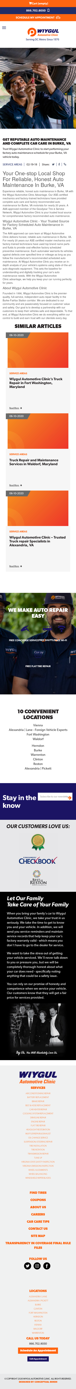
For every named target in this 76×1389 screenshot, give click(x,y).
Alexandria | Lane (38, 1296)
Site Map (38, 1236)
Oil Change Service (38, 1137)
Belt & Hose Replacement (38, 1105)
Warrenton (38, 1333)
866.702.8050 (36, 10)
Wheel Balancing (38, 1174)
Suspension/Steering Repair (38, 1142)
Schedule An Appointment (38, 1350)
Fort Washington (38, 1313)
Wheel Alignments (38, 1170)
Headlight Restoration (38, 1129)
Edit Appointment (38, 1359)
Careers (38, 1214)
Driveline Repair (38, 1117)
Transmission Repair (38, 1154)
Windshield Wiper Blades (38, 1178)
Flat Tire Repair (38, 1125)
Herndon (38, 1316)
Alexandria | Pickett (38, 1300)
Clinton (38, 1309)
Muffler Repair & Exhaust (38, 1133)
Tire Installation (38, 1146)
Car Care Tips (38, 1221)
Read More (14, 408)
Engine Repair (38, 1121)
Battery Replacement (38, 1097)
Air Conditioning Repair (38, 1093)
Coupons (38, 1200)
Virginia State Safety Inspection (38, 1162)
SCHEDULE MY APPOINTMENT (35, 17)
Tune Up (38, 1158)
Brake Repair (38, 1101)
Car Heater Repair (38, 1109)
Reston (38, 1321)
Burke (38, 1304)
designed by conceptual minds (38, 1382)
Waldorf (38, 1329)
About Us (38, 1207)
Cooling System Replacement (38, 1113)
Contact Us (38, 1228)
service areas (12, 164)
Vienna (38, 1325)
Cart (40, 3)
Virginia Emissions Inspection (38, 1166)
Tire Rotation (38, 1149)
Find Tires (38, 1193)
